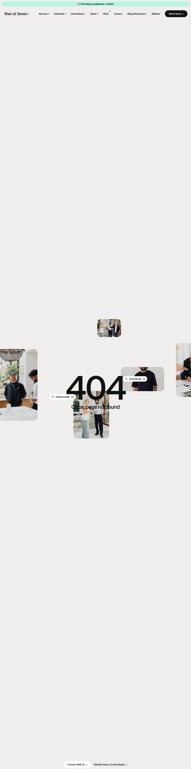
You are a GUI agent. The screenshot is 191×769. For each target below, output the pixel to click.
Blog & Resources (137, 13)
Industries (60, 13)
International (78, 13)
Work (107, 13)
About (94, 13)
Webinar (156, 13)
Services (44, 13)
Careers (118, 13)
